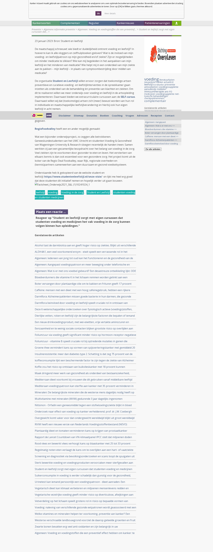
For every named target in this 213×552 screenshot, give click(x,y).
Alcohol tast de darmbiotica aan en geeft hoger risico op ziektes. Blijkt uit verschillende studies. (85, 245)
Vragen (130, 115)
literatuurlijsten (167, 79)
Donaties (92, 115)
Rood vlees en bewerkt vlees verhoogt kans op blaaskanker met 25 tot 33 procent (82, 443)
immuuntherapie (154, 91)
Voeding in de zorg (72, 192)
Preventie (36, 29)
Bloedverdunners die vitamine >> (161, 129)
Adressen (142, 115)
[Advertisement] (162, 202)
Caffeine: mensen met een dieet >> (161, 136)
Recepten (156, 115)
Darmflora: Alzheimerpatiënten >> (161, 140)
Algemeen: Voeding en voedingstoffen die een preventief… (107, 29)
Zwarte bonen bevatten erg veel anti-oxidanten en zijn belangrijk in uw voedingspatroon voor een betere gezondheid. (76, 526)
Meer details (110, 13)
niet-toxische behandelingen (161, 95)
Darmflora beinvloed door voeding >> (161, 143)
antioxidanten (151, 86)
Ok (98, 13)
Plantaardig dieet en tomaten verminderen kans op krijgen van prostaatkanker (81, 430)
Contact (169, 115)
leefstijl (40, 192)
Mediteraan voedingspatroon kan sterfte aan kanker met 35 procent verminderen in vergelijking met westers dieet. (84, 386)
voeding (53, 192)
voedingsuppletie (165, 93)
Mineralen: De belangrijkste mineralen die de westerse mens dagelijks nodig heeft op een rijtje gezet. (84, 392)
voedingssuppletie (168, 86)
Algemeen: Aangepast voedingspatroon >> (155, 122)
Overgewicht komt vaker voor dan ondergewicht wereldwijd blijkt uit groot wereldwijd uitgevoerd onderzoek (84, 418)
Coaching (117, 115)
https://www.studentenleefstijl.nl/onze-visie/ (73, 176)
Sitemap (79, 115)
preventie (170, 84)
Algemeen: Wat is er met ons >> (160, 125)
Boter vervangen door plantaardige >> (162, 133)
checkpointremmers (154, 98)
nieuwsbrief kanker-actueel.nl (158, 82)
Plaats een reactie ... (51, 212)
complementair (155, 101)
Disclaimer (65, 115)
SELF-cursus (128, 97)
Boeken (104, 115)
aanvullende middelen (155, 89)
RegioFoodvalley (45, 128)
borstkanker (158, 84)
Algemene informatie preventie (59, 29)
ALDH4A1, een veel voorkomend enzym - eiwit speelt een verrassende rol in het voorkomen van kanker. (81, 252)
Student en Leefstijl (98, 192)
